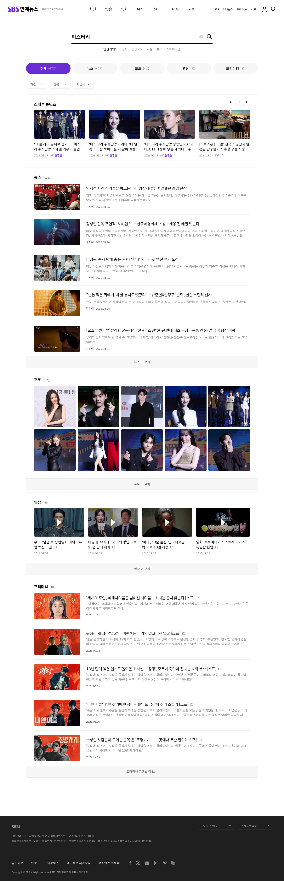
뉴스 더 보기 (142, 362)
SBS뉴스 (228, 9)
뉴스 (95, 68)
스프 (253, 9)
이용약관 (53, 863)
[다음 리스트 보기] (246, 102)
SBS (216, 9)
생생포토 (137, 49)
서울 (150, 49)
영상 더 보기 (142, 568)
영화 (125, 49)
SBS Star (242, 9)
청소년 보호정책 (108, 863)
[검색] (273, 9)
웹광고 (35, 863)
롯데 (159, 49)
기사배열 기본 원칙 (140, 841)
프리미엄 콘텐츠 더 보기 (142, 771)
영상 (188, 68)
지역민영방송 (249, 826)
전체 (48, 68)
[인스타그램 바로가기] (156, 863)
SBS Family (210, 826)
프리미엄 (235, 68)
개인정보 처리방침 (79, 863)
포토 (142, 68)
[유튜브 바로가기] (147, 863)
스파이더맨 (173, 49)
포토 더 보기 (142, 484)
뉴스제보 (17, 863)
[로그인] (264, 9)
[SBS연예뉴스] (23, 9)
